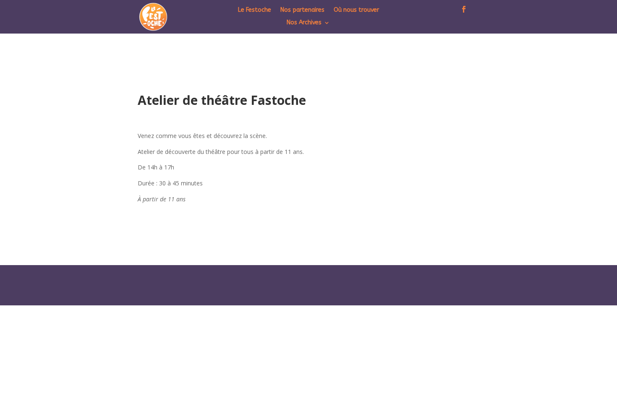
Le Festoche (254, 10)
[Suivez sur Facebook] (464, 8)
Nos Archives (304, 23)
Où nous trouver (356, 10)
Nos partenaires (302, 10)
